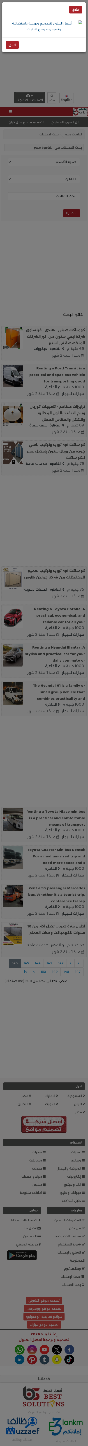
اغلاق (75, 9)
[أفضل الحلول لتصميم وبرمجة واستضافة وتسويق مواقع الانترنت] (44, 26)
